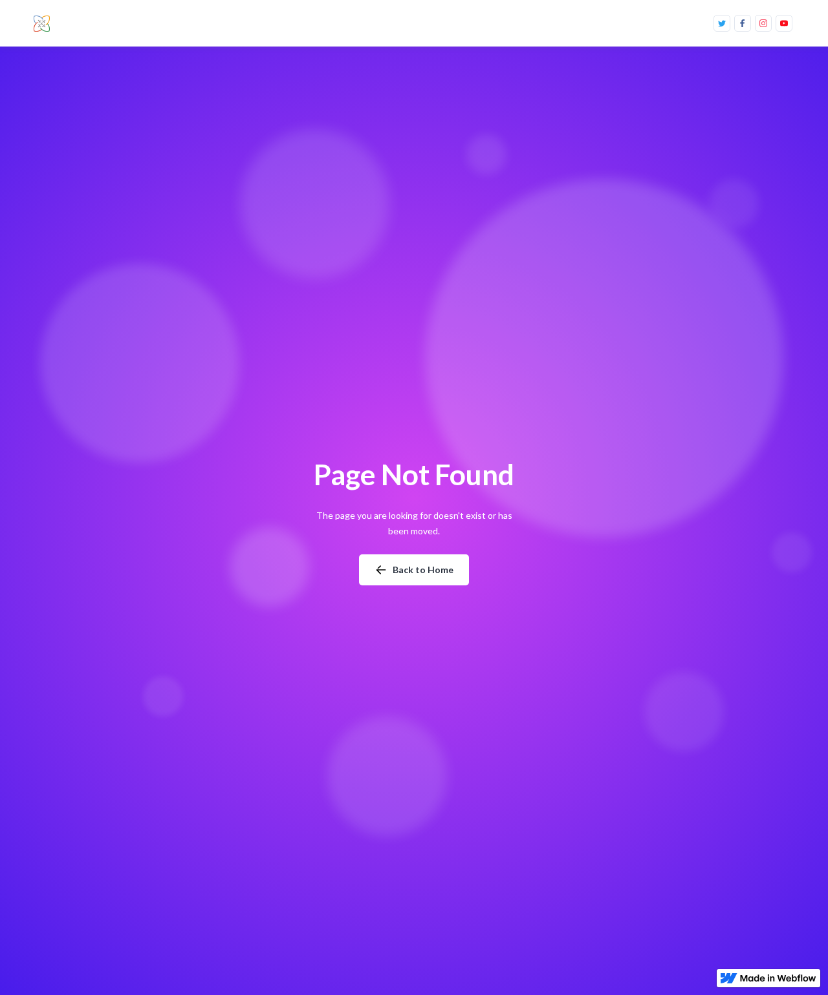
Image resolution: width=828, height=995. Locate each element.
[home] (44, 23)
